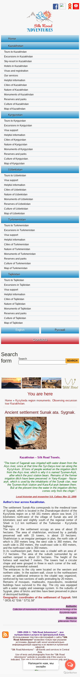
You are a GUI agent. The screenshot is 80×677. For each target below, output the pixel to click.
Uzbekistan (15, 169)
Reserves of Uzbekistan (17, 204)
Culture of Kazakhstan (16, 104)
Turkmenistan (17, 219)
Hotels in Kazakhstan (16, 66)
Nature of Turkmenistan (17, 249)
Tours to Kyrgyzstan (15, 120)
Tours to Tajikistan (14, 280)
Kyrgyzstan (15, 114)
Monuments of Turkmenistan (20, 254)
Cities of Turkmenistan (16, 244)
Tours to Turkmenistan (16, 225)
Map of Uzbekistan (14, 213)
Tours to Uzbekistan (15, 175)
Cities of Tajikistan (14, 299)
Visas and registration (16, 70)
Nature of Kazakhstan (16, 89)
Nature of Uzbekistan (15, 194)
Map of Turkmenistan (15, 268)
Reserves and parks (15, 99)
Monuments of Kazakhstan (19, 94)
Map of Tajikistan (13, 322)
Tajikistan (14, 274)
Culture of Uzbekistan (16, 208)
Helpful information (14, 80)
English (20, 329)
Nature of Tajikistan (14, 303)
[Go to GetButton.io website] (70, 672)
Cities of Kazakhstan (15, 85)
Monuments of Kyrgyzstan (18, 149)
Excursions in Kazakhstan (18, 56)
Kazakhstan (15, 45)
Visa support (11, 130)
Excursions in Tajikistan (17, 284)
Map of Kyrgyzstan (14, 163)
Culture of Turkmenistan (17, 263)
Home (12, 38)
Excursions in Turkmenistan (19, 230)
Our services (11, 75)
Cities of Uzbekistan (15, 189)
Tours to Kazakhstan (15, 51)
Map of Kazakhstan (14, 108)
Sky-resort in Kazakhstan (18, 61)
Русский (60, 329)
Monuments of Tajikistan (17, 308)
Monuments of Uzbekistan (18, 199)
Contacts (40, 340)
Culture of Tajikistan (15, 318)
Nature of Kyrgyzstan (15, 144)
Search (22, 358)
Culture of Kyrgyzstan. (16, 158)
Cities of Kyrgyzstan (15, 139)
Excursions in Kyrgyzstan (18, 125)
